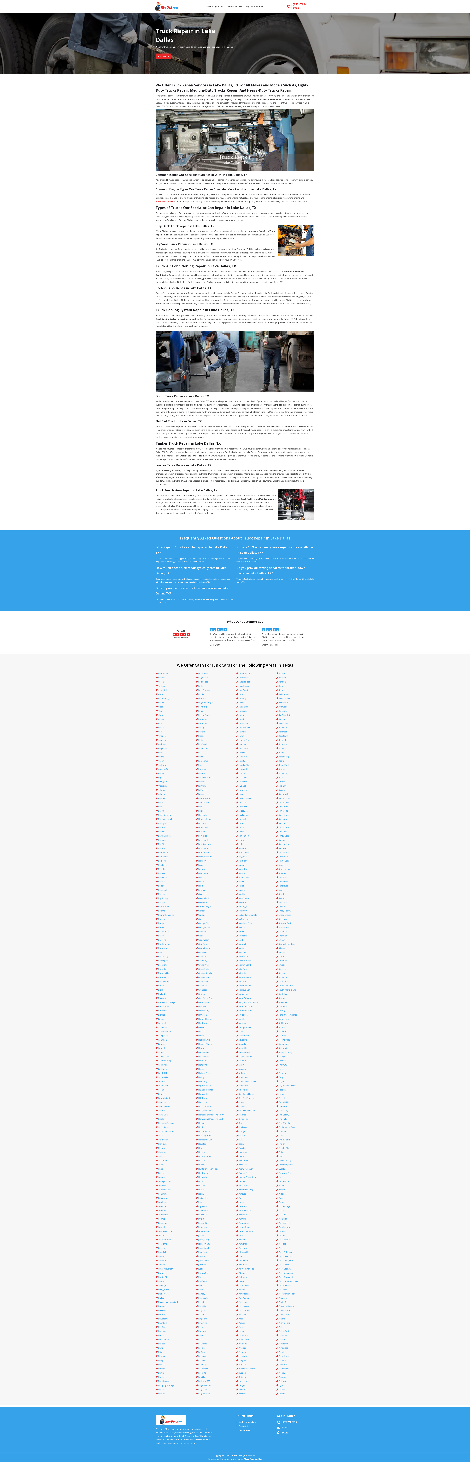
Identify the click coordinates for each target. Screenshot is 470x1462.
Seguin (282, 894)
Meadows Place (245, 923)
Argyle (161, 777)
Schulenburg (284, 869)
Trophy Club (284, 1148)
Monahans (243, 994)
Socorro (282, 969)
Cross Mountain (165, 1268)
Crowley (161, 1273)
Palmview (242, 1164)
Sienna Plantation (287, 944)
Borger (161, 923)
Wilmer (282, 1339)
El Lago (201, 727)
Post (240, 1318)
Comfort (162, 1210)
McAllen (242, 902)
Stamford (283, 1031)
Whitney (282, 1318)
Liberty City (243, 765)
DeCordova (163, 1318)
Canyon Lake (164, 1056)
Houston (202, 1144)
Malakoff (242, 860)
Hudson (202, 1152)
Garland (202, 915)
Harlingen (202, 1023)
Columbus (162, 1193)
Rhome (282, 690)
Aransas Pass (164, 769)
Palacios (242, 1148)
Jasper (201, 1235)
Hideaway (202, 1081)
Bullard (161, 994)
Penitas (241, 1239)
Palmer (241, 1156)
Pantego (242, 1193)
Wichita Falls (284, 1323)
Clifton (161, 1156)
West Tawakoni (286, 1277)
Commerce (163, 1214)
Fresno (201, 869)
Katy (200, 1277)
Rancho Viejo (244, 1381)
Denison (162, 1331)
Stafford (282, 1027)
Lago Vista (203, 1389)
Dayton (161, 1306)
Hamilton (202, 1014)
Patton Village (244, 1210)
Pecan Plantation (246, 1231)
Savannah (283, 856)
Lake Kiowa (243, 686)
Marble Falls (244, 877)
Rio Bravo (283, 711)
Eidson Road (204, 715)
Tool (281, 1135)
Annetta (161, 756)
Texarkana (283, 1106)
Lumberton (243, 835)
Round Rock (284, 765)
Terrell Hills (284, 1102)
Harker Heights (205, 1019)
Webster (282, 1231)
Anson (161, 761)
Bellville (161, 881)
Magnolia (242, 856)
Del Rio (161, 1327)
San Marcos (284, 827)
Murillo (241, 1019)
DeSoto (161, 1343)
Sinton (282, 952)
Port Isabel (243, 1302)
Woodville (283, 1373)
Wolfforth (283, 1364)
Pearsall (242, 1218)
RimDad (234, 1455)
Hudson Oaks (204, 1160)
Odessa (241, 1106)
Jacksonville (203, 1231)
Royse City (283, 773)
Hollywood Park (205, 1110)
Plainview (242, 1277)
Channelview (164, 1106)
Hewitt (201, 1069)
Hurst (201, 1181)
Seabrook (283, 877)
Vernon (282, 1189)
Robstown (283, 736)
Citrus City (163, 1139)
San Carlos (283, 806)
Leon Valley (243, 748)
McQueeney (243, 919)
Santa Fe (282, 848)
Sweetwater (284, 1064)
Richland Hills (285, 698)
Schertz (282, 865)
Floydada (202, 823)
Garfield (201, 910)
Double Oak (163, 1381)
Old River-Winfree (246, 1110)
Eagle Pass (203, 681)
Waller (281, 1210)
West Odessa (284, 1264)
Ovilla (240, 1139)
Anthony (162, 765)
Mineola (242, 973)
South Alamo (284, 981)
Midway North (245, 960)
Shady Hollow (285, 910)
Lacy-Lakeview (205, 1385)
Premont (242, 1343)
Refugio (282, 677)
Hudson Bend (204, 1156)
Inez (200, 1202)
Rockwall (283, 748)
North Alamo (244, 1077)
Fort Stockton (204, 844)
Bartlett (161, 831)
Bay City (161, 844)
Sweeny (282, 1060)
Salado (282, 790)
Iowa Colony (204, 1210)
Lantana (242, 715)
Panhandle (243, 1185)
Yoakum (282, 1389)
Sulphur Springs (286, 1052)
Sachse (282, 781)
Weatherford (284, 1227)
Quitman (242, 1377)
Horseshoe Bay (205, 1139)
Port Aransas (244, 1293)
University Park (286, 1164)
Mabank (242, 848)
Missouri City (244, 990)
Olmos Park (243, 1119)
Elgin (200, 740)
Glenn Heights (204, 948)
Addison (161, 686)
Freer (200, 865)
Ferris (201, 810)
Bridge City (163, 956)
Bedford (162, 860)
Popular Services (253, 6)
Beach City (163, 852)
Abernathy (163, 673)
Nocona (242, 1069)
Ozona (241, 1144)
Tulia (281, 1152)
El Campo (202, 719)
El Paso (201, 731)
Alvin (160, 731)
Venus (281, 1185)
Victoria (282, 1193)
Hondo (201, 1123)
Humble (202, 1164)
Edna (200, 711)
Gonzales (202, 952)
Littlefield (242, 781)
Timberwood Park (287, 1127)
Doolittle (162, 1377)
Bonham (162, 919)
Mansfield (242, 869)
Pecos (241, 1235)
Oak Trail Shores (246, 1098)
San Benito (284, 802)
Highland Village (205, 1089)
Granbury (202, 960)
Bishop (161, 902)
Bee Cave (162, 865)
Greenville (202, 985)
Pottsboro (243, 1335)
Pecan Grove (244, 1227)
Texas (285, 1432)
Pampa (241, 1181)
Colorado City (164, 1189)
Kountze (202, 1331)
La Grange (203, 1352)
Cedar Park (163, 1085)
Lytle (240, 844)
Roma (281, 752)
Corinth (161, 1235)
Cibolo (161, 1119)
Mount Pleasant (245, 1006)
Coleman (162, 1177)
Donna (161, 1373)
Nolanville (243, 1073)
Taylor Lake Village (287, 1085)
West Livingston (286, 1260)
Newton (242, 1060)
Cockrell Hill (163, 1173)
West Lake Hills (286, 1256)
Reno (281, 686)
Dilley (160, 1360)
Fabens (201, 773)
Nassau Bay (243, 1035)
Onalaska (242, 1127)
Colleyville (162, 1185)
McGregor (243, 906)
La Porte (202, 1373)
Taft (280, 1069)
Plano (241, 1281)
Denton (161, 1335)
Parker (241, 1202)
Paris (240, 1198)
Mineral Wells (244, 977)
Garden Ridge (204, 906)
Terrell (282, 1098)
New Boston (244, 1052)
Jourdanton (203, 1260)
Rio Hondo (283, 719)
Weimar (282, 1235)
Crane (161, 1256)
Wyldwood (283, 1381)
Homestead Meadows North (211, 1114)
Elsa (200, 752)
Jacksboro (202, 1227)
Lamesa (242, 702)
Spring (282, 1010)
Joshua (201, 1256)
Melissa (241, 931)
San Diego (283, 810)
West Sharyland (286, 1273)
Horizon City (204, 1131)
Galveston (202, 902)
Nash (240, 1031)
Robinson (283, 731)
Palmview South (245, 1169)
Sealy (281, 890)
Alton (160, 723)
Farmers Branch (205, 798)
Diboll (161, 1352)
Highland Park (204, 1085)
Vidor (281, 1198)
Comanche (163, 1198)
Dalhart (161, 1293)
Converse (162, 1223)
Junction (202, 1264)
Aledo (160, 706)
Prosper (242, 1364)
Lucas (241, 823)
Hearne (201, 1031)
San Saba (283, 831)
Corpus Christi (164, 1239)
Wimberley (283, 1343)
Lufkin (241, 827)
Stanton (282, 1035)
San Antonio (284, 798)
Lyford (241, 840)
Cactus (161, 1019)
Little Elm (242, 777)
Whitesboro (284, 1314)
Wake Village (284, 1206)
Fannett (201, 794)
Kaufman (202, 1281)
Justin (201, 1268)
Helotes (201, 1048)
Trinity (282, 1144)
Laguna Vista (204, 1393)
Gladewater (203, 940)
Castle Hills (163, 1073)
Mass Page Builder (253, 1459)
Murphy (242, 1023)
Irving (201, 1218)
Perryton (242, 1248)
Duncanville (203, 673)
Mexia (241, 948)
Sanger (282, 840)
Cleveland (162, 1152)
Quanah (242, 1373)
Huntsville (202, 1177)
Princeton (242, 1356)
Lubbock (242, 819)
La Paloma (203, 1368)
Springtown (284, 1019)
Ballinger (162, 823)
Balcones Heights (166, 819)
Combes (162, 1202)
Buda (160, 990)
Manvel (241, 873)
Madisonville (244, 852)
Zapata (282, 1393)
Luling (241, 831)
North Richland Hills (247, 1081)
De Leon (162, 1310)
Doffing (161, 1368)
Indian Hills (203, 1198)
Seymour (283, 906)
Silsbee (282, 948)
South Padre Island (287, 990)
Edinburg (202, 706)
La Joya (201, 1360)
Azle (160, 806)
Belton (161, 885)
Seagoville (283, 881)
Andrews (162, 744)
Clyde (160, 1169)
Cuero (161, 1281)
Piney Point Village (246, 1268)
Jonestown (203, 1252)
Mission (242, 981)
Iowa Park (202, 1214)
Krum (200, 1335)
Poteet (241, 1323)
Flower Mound (205, 819)
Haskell (201, 1027)
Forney (201, 831)
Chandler (162, 1102)
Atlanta (161, 794)
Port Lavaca (243, 1306)
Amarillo (162, 736)
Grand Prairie (204, 965)
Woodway (283, 1377)
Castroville (163, 1077)
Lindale (241, 773)
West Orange (285, 1268)
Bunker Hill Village (166, 1002)
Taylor (282, 1081)
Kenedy (201, 1293)
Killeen (201, 1314)
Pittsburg (242, 1273)
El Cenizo (202, 723)
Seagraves (283, 885)
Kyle (200, 1339)
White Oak (283, 1302)
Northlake (243, 1085)
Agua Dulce (163, 690)
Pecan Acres (243, 1223)
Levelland (242, 752)
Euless (201, 765)
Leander (242, 744)
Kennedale (203, 1298)
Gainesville (203, 894)
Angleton (162, 748)
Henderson (203, 1056)
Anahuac (162, 740)
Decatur (161, 1314)
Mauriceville (243, 898)
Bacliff (161, 810)
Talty (281, 1077)
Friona (201, 877)
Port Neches (244, 1310)
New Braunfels (245, 1056)
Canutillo (162, 1048)
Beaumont (163, 856)
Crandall (162, 1252)
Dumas (161, 1393)
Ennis (200, 756)
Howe (201, 1148)
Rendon (282, 681)
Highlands (203, 1094)
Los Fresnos (244, 815)
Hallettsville (203, 1002)
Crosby (161, 1264)
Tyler (281, 1156)
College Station (165, 1181)
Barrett (161, 827)
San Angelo (284, 794)
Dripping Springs (166, 1385)
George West (204, 923)
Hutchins (202, 1185)
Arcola (161, 773)
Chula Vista (163, 1114)
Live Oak (242, 786)
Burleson (162, 1010)
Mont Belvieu (244, 998)
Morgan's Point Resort (248, 1002)
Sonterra (283, 977)
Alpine (161, 719)
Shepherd (283, 931)
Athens (161, 790)
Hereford (202, 1064)
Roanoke (283, 727)
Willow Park (284, 1331)
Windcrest (283, 1348)
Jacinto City (203, 1223)
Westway (283, 1289)
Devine (161, 1348)
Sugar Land (284, 1044)
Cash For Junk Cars (215, 6)
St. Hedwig (283, 1023)
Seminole (283, 902)
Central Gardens (165, 1098)
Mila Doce (242, 969)
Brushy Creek (164, 981)
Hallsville (202, 1006)
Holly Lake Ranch (206, 1106)
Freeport (202, 860)
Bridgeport (163, 960)
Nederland (243, 1044)
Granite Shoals (205, 973)
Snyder (282, 965)
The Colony (284, 1114)
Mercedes (242, 935)
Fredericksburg (205, 856)
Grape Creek (204, 977)
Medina (241, 927)
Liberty (241, 761)
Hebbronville (204, 1039)
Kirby (200, 1327)
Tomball (282, 1131)
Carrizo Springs (165, 1060)
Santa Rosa (284, 852)
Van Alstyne (284, 1181)
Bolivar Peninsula (166, 915)
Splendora (283, 1006)
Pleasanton (243, 1285)
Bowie (161, 927)
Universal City (285, 1160)
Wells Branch (285, 1239)
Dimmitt (161, 1364)
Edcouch (202, 698)
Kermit (201, 1302)
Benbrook (162, 890)
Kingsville (202, 1323)
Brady (161, 935)
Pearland (242, 1214)
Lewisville (242, 756)
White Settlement (286, 1306)
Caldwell (162, 1023)
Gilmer (201, 935)
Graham (202, 956)
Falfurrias (202, 790)
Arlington (162, 781)
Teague (282, 1089)
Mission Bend (244, 985)
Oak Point (242, 1089)
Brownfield (163, 969)
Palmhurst (243, 1160)
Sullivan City (284, 1048)
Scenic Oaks (284, 860)
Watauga (283, 1218)
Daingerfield (163, 1289)
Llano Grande (244, 798)
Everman (202, 769)
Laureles (242, 731)
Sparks (282, 998)
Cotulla (161, 1248)
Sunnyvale (283, 1056)
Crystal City (163, 1277)
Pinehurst (242, 1264)
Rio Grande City (286, 715)
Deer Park (162, 1323)
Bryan (161, 985)
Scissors (282, 873)
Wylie (281, 1385)
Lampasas (243, 706)
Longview (242, 806)
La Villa (201, 1377)
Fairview (202, 786)
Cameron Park (164, 1031)
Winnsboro (284, 1356)
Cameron (162, 1027)
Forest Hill (203, 827)
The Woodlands (286, 1123)
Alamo (161, 694)
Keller (201, 1289)
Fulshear (202, 890)
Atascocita (162, 786)
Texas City (283, 1110)
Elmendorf (203, 748)
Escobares (203, 761)
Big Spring (163, 898)
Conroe (161, 1218)
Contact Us (244, 1426)
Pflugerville (243, 1252)
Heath (201, 1035)
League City (243, 740)
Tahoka (282, 1073)
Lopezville (243, 810)
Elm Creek (202, 744)
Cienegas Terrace (166, 1123)
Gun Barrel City (205, 998)
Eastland (202, 694)
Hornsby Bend (205, 1135)
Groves (201, 994)
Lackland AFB (204, 1381)
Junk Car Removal (234, 6)
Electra (201, 736)
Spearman (283, 1002)
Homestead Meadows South (211, 1119)
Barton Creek (164, 835)
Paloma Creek (244, 1173)
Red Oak (242, 1393)
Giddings (202, 931)
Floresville (202, 815)
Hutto (201, 1189)
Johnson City (204, 1243)
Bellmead (162, 877)
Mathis (241, 894)
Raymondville (244, 1389)
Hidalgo (201, 1077)
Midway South (244, 965)
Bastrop (162, 840)
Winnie (282, 1352)
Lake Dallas (243, 677)
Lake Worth (243, 690)
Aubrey (161, 798)
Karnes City (203, 1273)
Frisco (201, 881)
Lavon (241, 736)
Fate (200, 806)
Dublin (161, 1389)
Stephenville (284, 1039)
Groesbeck (203, 990)
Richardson (284, 694)
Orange (241, 1131)
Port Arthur (243, 1298)
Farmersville (203, 802)
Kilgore (201, 1310)
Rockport (283, 744)
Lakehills (242, 694)
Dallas (161, 1298)
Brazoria (162, 940)
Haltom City (203, 1010)
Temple (282, 1094)
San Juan (283, 819)
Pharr (241, 1256)
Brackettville (164, 931)
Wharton (283, 1298)
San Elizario (284, 815)
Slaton (281, 956)
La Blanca (202, 1343)
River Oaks (283, 723)
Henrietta (202, 1060)
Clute (160, 1164)
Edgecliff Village (205, 702)
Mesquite (242, 944)
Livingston (243, 790)
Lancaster (242, 711)
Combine (162, 1206)
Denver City (163, 1339)
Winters (282, 1360)
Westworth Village (287, 1293)
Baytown (162, 848)
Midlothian (243, 956)
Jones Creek (203, 1248)
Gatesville (202, 919)
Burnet (161, 1014)
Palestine (242, 1152)
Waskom (283, 1214)
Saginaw (282, 786)
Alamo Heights (165, 698)
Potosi (241, 1331)
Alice (160, 711)
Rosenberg (284, 756)
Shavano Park (285, 923)
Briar (160, 952)
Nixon (241, 1064)
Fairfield (202, 781)
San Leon (283, 823)
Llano (241, 794)
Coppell (161, 1227)
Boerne (161, 910)
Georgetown (204, 927)
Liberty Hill (243, 769)
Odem (241, 1102)
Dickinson (162, 1356)
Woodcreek (284, 1368)
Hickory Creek (204, 1073)
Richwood (283, 706)
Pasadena (242, 1206)
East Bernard (204, 690)
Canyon (161, 1052)
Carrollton (163, 1064)
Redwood (283, 673)
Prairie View (243, 1339)
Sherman (283, 935)
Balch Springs (164, 815)
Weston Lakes (285, 1285)
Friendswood (204, 873)
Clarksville (162, 1144)
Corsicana (162, 1243)
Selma (281, 898)
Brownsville (163, 973)
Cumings (162, 1285)
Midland (242, 952)
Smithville (283, 960)
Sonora (282, 973)
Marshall (242, 885)
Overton (242, 1135)
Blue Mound (163, 906)
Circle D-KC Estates (167, 1131)
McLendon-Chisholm (247, 915)
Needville (242, 1048)
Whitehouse (284, 1310)
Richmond (283, 702)
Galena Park (203, 898)
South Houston (286, 985)
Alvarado (162, 727)
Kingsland (202, 1318)
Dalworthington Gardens (169, 1302)
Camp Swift (163, 1035)
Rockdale (283, 740)
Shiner (282, 940)
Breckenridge (164, 944)
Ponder (241, 1289)
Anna (160, 752)
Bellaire (161, 873)
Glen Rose (202, 944)
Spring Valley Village (288, 1014)
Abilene (161, 677)
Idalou (201, 1193)
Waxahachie (284, 1223)
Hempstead (203, 1052)
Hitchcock (202, 1102)
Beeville (161, 869)
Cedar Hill (162, 1081)
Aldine (161, 702)
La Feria (202, 1348)
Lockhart (242, 802)
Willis (281, 1327)
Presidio (242, 1348)
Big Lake (162, 894)
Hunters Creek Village (208, 1169)
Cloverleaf (162, 1160)
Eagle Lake (203, 677)
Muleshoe (243, 1014)
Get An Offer (163, 56)
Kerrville (202, 1306)
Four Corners (204, 852)
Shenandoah (284, 927)
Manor (241, 865)
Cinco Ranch (163, 1127)
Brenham (162, 948)
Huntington (203, 1173)
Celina (161, 1089)
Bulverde (162, 998)
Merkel (241, 940)
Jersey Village (204, 1239)
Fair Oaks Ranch (205, 777)
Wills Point (283, 1335)
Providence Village (246, 1368)
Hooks (201, 1127)
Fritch (200, 885)
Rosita (281, 761)
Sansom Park (285, 844)
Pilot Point (243, 1260)
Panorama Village (246, 1189)
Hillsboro (202, 1098)
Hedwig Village (205, 1044)
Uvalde (282, 1169)
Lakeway (242, 698)
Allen (160, 715)
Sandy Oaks (284, 835)
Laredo (241, 719)
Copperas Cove (165, 1231)
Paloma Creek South (247, 1177)
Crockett (162, 1260)
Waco (281, 1202)
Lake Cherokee (245, 673)
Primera (242, 1352)
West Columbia (285, 1252)
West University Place (288, 1281)
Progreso (242, 1360)
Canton (161, 1044)
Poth (240, 1327)
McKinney (242, 910)
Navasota (242, 1039)
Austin (161, 802)
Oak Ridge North (246, 1094)
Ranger (241, 1385)
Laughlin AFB (244, 727)
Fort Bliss (202, 835)
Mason (241, 890)
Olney (241, 1123)
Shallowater (284, 919)
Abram (161, 681)
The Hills (283, 1119)
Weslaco (282, 1243)
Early (200, 686)
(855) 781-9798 (289, 1422)
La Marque (203, 1364)
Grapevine (203, 981)
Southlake (283, 994)
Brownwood (163, 977)
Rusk (281, 777)
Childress (162, 1110)
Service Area (244, 1430)
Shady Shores (285, 915)
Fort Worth (203, 848)
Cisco (160, 1135)
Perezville (242, 1243)
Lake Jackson (244, 681)
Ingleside (202, 1206)
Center (161, 1094)
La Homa (202, 1356)
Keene (201, 1285)
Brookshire (163, 965)
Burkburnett (164, 1006)
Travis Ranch (284, 1139)
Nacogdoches (244, 1027)
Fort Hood (203, 840)
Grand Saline (204, 969)
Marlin (241, 881)
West (281, 1248)
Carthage (162, 1069)
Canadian (162, 1039)
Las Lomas (243, 723)
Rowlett (282, 769)
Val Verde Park (285, 1173)
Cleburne (162, 1148)
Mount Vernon (245, 1010)
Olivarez (242, 1114)
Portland (242, 1314)
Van (280, 1177)
